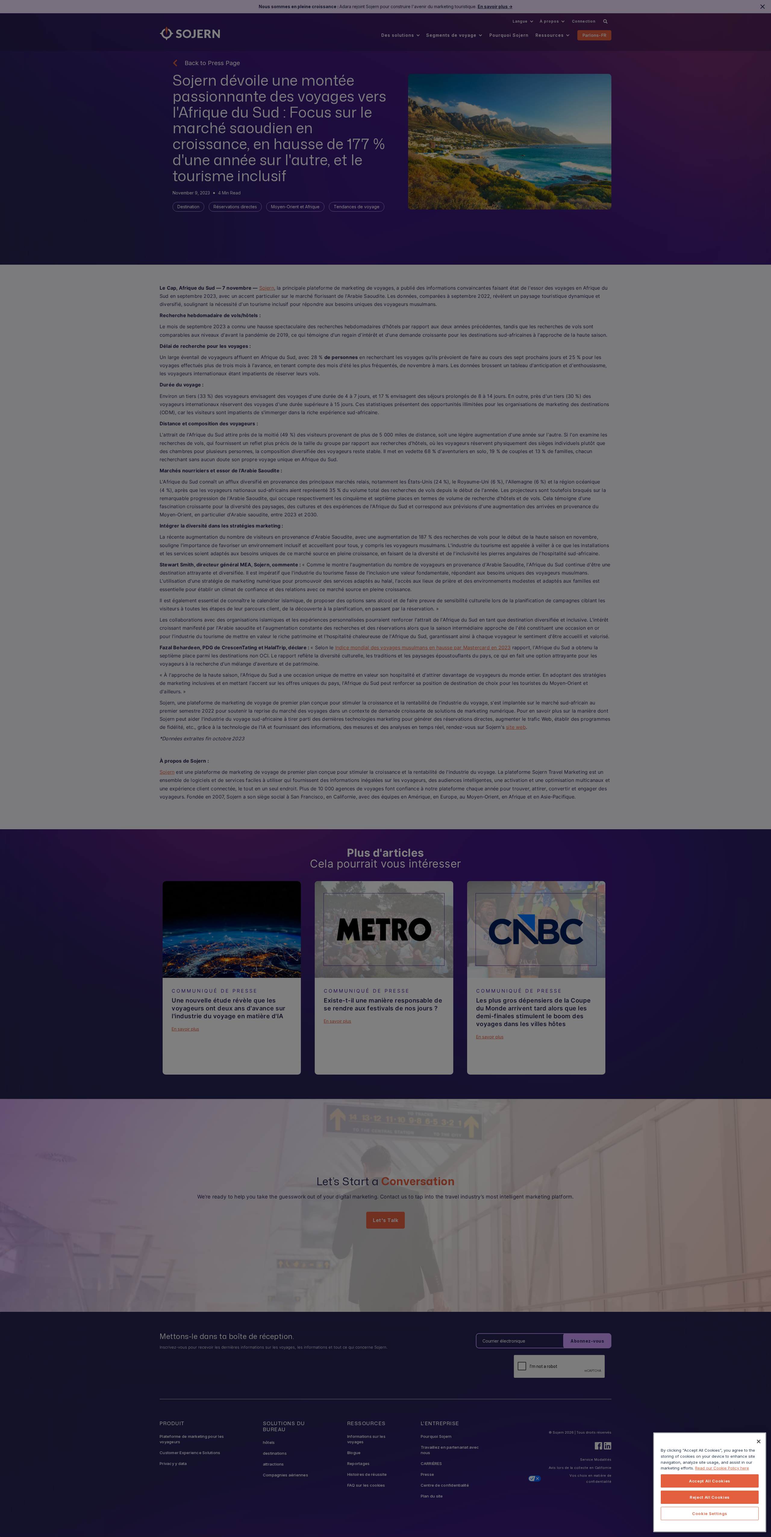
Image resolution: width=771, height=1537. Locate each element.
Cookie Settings (709, 1513)
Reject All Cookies (710, 1497)
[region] (709, 1482)
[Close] (758, 1441)
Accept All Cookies (709, 1481)
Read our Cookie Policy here (722, 1468)
